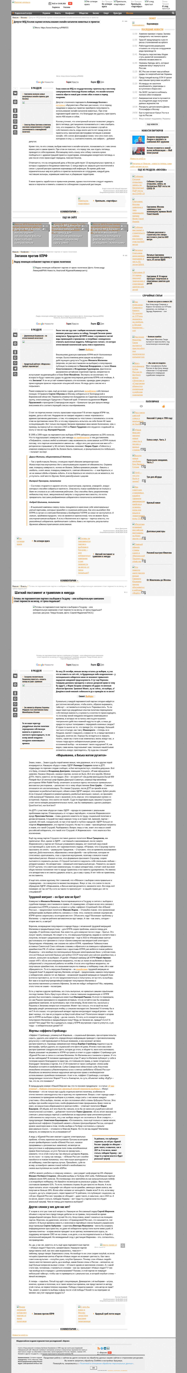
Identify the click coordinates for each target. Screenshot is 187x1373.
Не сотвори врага (107, 5)
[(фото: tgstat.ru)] (108, 1244)
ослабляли (90, 391)
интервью (60, 105)
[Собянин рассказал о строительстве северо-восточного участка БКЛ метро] (138, 236)
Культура (117, 13)
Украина (46, 13)
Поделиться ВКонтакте (15, 93)
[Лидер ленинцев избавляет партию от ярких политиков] (23, 1314)
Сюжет (152, 18)
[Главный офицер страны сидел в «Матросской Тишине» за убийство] (138, 553)
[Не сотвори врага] (23, 541)
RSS (98, 1348)
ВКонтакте (105, 1348)
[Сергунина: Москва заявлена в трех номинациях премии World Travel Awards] (138, 210)
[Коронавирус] (138, 23)
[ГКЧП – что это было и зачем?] (138, 477)
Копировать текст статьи (15, 132)
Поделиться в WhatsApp (15, 116)
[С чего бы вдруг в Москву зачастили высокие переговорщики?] (84, 1314)
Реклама (66, 7)
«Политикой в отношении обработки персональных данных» (106, 1363)
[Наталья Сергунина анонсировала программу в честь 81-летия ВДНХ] (138, 257)
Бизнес (96, 13)
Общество (83, 13)
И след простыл (166, 7)
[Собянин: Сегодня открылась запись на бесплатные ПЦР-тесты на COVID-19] (138, 185)
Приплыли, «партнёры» (136, 5)
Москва (129, 13)
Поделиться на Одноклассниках (15, 110)
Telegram (101, 1348)
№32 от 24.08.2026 (59, 3)
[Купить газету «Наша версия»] (50, 3)
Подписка (56, 7)
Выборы (89, 349)
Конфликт (69, 13)
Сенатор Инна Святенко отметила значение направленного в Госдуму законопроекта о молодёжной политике (36, 128)
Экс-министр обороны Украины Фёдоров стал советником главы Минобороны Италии (35, 709)
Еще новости (152, 124)
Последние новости (152, 29)
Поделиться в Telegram (15, 127)
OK (93, 1368)
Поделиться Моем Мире (15, 102)
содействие (82, 969)
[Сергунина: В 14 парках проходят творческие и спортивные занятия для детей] (138, 280)
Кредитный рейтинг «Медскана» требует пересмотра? (36, 365)
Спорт (106, 13)
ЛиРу (108, 1348)
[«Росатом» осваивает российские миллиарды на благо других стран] (138, 531)
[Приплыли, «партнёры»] (84, 201)
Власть (58, 13)
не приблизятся (82, 437)
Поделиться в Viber (15, 121)
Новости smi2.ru (20, 1335)
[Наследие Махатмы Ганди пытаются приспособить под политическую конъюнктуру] (138, 346)
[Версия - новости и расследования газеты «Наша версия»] (30, 6)
